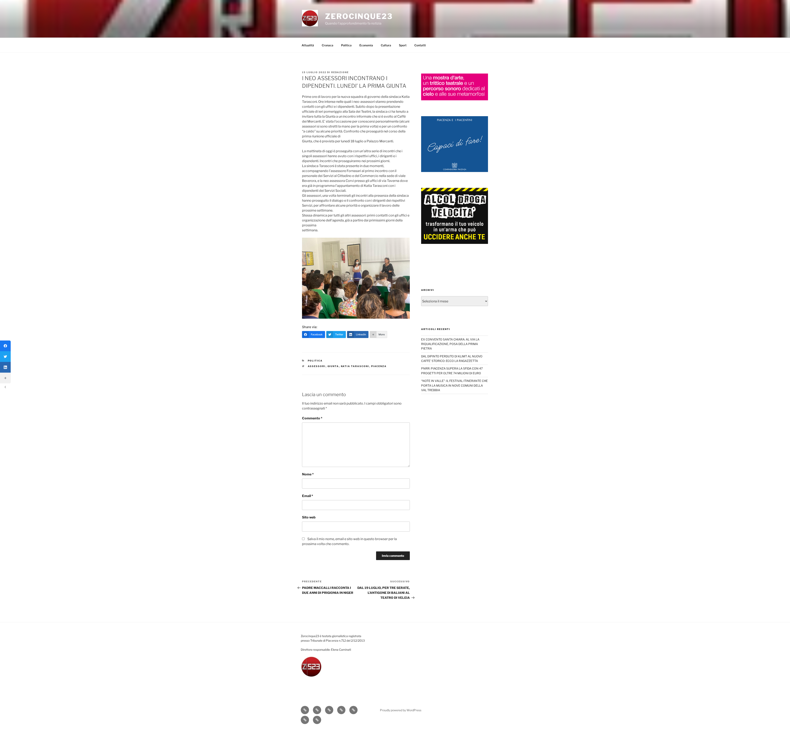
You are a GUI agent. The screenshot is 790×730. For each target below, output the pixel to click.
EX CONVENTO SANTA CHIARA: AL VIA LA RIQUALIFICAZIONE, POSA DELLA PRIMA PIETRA (450, 344)
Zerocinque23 (359, 16)
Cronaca (327, 45)
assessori (317, 366)
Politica (346, 45)
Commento (312, 418)
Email (307, 496)
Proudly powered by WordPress (400, 710)
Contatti (420, 45)
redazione (340, 72)
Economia (366, 45)
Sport (403, 45)
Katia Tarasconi (355, 366)
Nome (308, 474)
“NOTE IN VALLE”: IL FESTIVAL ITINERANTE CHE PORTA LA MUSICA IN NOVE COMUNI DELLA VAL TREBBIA (454, 385)
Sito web (309, 517)
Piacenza (379, 366)
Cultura (386, 45)
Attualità (308, 45)
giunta (333, 366)
